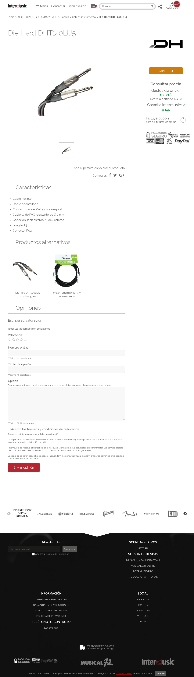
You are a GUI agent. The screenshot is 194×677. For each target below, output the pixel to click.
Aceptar (161, 673)
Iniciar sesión (77, 6)
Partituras (171, 6)
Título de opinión (19, 364)
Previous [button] (9, 514)
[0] (92, 7)
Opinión (13, 381)
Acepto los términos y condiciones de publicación (44, 429)
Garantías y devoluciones (51, 605)
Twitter (143, 605)
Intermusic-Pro (143, 571)
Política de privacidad (51, 616)
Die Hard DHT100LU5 (27, 292)
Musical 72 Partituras (143, 576)
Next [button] (185, 514)
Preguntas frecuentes (51, 599)
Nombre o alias (18, 347)
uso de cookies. (124, 673)
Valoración (15, 335)
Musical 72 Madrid (143, 565)
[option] (66, 90)
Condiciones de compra (51, 610)
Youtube (143, 616)
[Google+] (121, 175)
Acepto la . (52, 554)
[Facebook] (110, 175)
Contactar (58, 6)
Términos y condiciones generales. (74, 450)
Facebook (142, 599)
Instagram (143, 610)
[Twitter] (115, 175)
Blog (143, 621)
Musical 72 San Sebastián (143, 560)
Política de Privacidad (57, 554)
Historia (143, 548)
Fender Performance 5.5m (66, 292)
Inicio (11, 17)
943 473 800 (51, 628)
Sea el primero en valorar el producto (99, 168)
